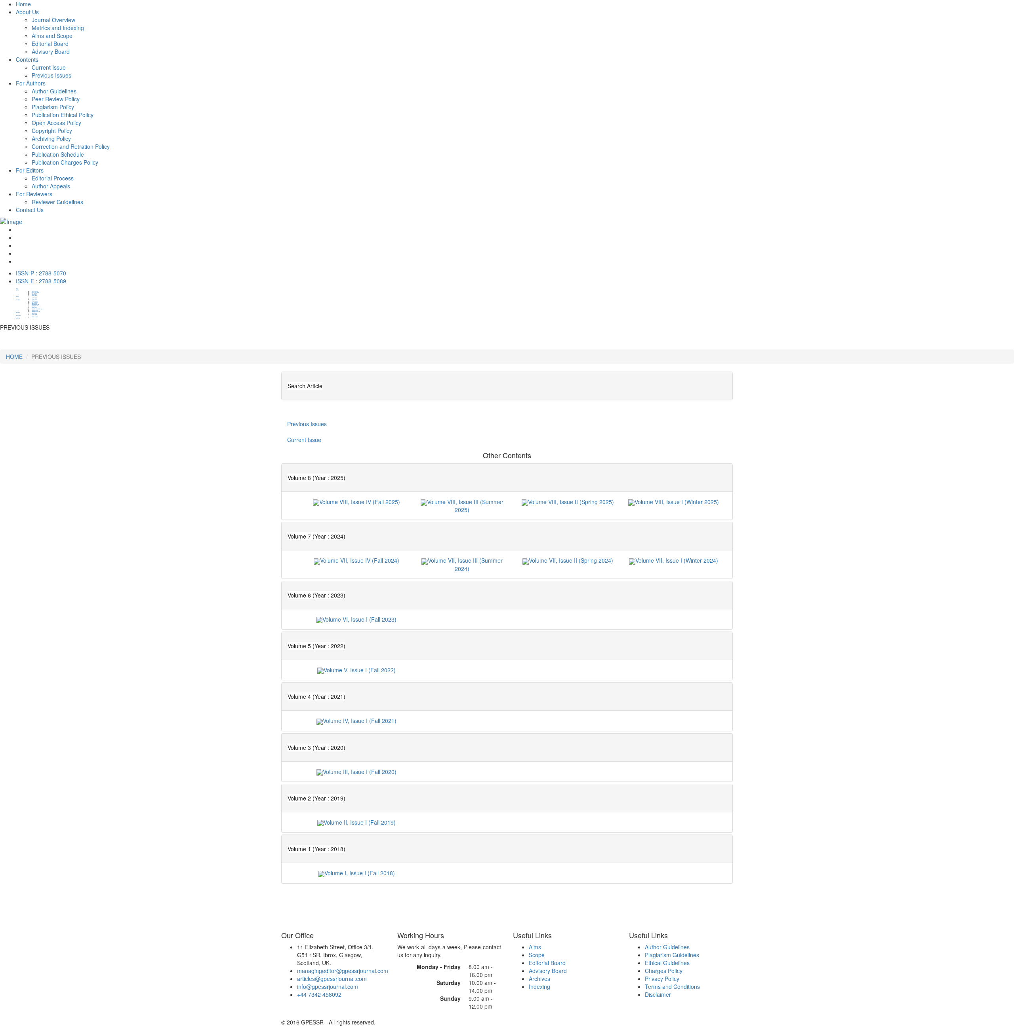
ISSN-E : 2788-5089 (41, 281)
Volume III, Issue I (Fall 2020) (359, 772)
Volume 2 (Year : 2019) (316, 798)
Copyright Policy (52, 131)
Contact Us (30, 210)
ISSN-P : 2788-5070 (41, 273)
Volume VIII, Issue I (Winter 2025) (677, 502)
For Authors (31, 83)
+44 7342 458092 (319, 994)
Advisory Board (548, 971)
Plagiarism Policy (53, 107)
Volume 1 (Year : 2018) (316, 849)
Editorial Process (53, 178)
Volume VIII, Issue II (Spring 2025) (571, 502)
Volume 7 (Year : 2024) (316, 536)
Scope (537, 955)
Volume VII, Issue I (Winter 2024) (676, 560)
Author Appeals (51, 186)
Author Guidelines (54, 91)
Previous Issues (51, 75)
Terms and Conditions (672, 986)
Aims (535, 947)
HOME (14, 356)
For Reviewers (34, 194)
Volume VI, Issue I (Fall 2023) (359, 619)
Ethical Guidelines (667, 963)
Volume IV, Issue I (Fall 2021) (359, 721)
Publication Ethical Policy (62, 115)
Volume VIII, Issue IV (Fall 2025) (359, 502)
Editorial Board (547, 963)
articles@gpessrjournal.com (332, 979)
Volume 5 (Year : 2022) (316, 646)
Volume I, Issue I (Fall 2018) (359, 873)
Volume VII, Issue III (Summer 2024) (465, 564)
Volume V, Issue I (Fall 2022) (360, 670)
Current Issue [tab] (304, 440)
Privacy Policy (662, 979)
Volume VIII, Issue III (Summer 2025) (465, 506)
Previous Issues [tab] (307, 424)
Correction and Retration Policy (71, 146)
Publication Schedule (58, 154)
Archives (539, 979)
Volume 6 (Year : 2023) (316, 595)
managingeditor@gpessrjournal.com (342, 971)
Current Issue (49, 67)
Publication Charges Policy (65, 162)
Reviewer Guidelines (57, 202)
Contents (27, 59)
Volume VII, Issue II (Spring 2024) (571, 560)
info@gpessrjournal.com (327, 986)
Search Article (305, 386)
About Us (27, 12)
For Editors (30, 170)
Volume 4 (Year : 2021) (316, 696)
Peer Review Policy (56, 99)
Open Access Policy (56, 123)
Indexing (539, 986)
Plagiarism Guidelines (672, 955)
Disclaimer (658, 994)
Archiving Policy (51, 138)
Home (23, 4)
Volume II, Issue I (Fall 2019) (360, 822)
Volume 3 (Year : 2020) (316, 747)
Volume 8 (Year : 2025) (316, 478)
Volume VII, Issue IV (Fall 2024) (359, 560)
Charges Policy (663, 971)
